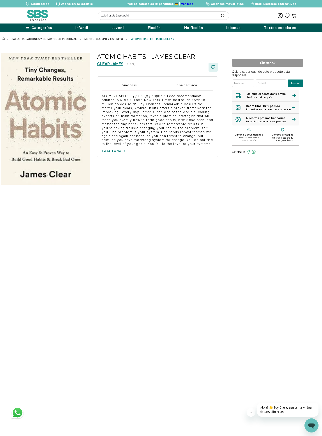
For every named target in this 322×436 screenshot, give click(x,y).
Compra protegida (283, 134)
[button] (265, 96)
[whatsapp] (253, 152)
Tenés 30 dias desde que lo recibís (249, 138)
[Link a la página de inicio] (3, 38)
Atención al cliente (77, 3)
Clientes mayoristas (227, 3)
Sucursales (40, 3)
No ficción (193, 28)
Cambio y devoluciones (249, 134)
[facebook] (248, 152)
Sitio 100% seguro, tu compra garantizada (282, 139)
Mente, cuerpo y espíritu (103, 39)
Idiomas (233, 28)
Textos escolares (280, 28)
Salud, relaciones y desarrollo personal (44, 39)
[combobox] (163, 15)
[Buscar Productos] (222, 16)
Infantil (81, 28)
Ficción (154, 28)
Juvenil (118, 28)
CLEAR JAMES (110, 64)
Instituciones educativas (275, 3)
